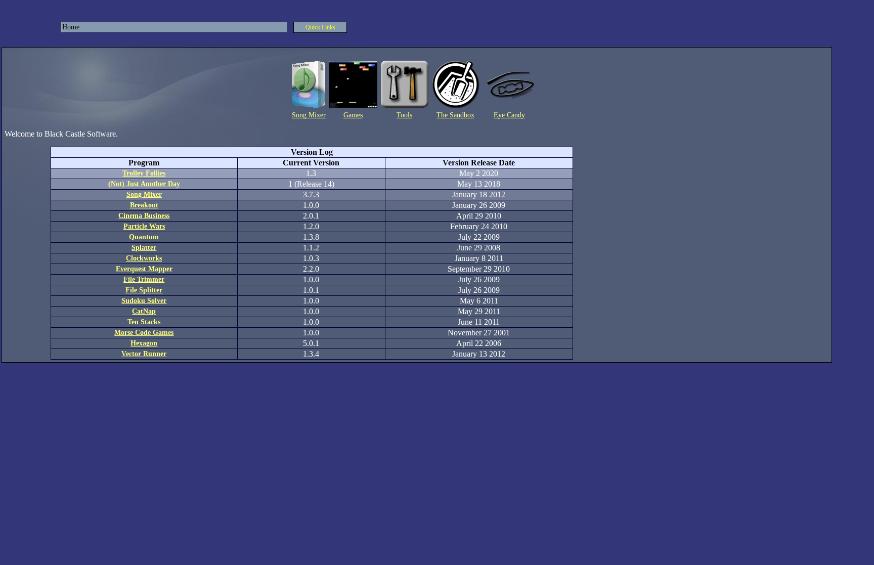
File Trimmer (143, 279)
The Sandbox (455, 115)
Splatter (144, 247)
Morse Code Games (143, 332)
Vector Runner (143, 354)
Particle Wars (144, 226)
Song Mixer (309, 115)
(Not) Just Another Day (144, 184)
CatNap (144, 311)
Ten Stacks (143, 322)
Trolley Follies (143, 173)
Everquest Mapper (144, 269)
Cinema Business (143, 216)
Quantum (144, 237)
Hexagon (143, 343)
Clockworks (144, 258)
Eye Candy (509, 115)
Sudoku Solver (143, 301)
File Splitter (143, 290)
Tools (404, 115)
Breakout (144, 205)
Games (353, 115)
